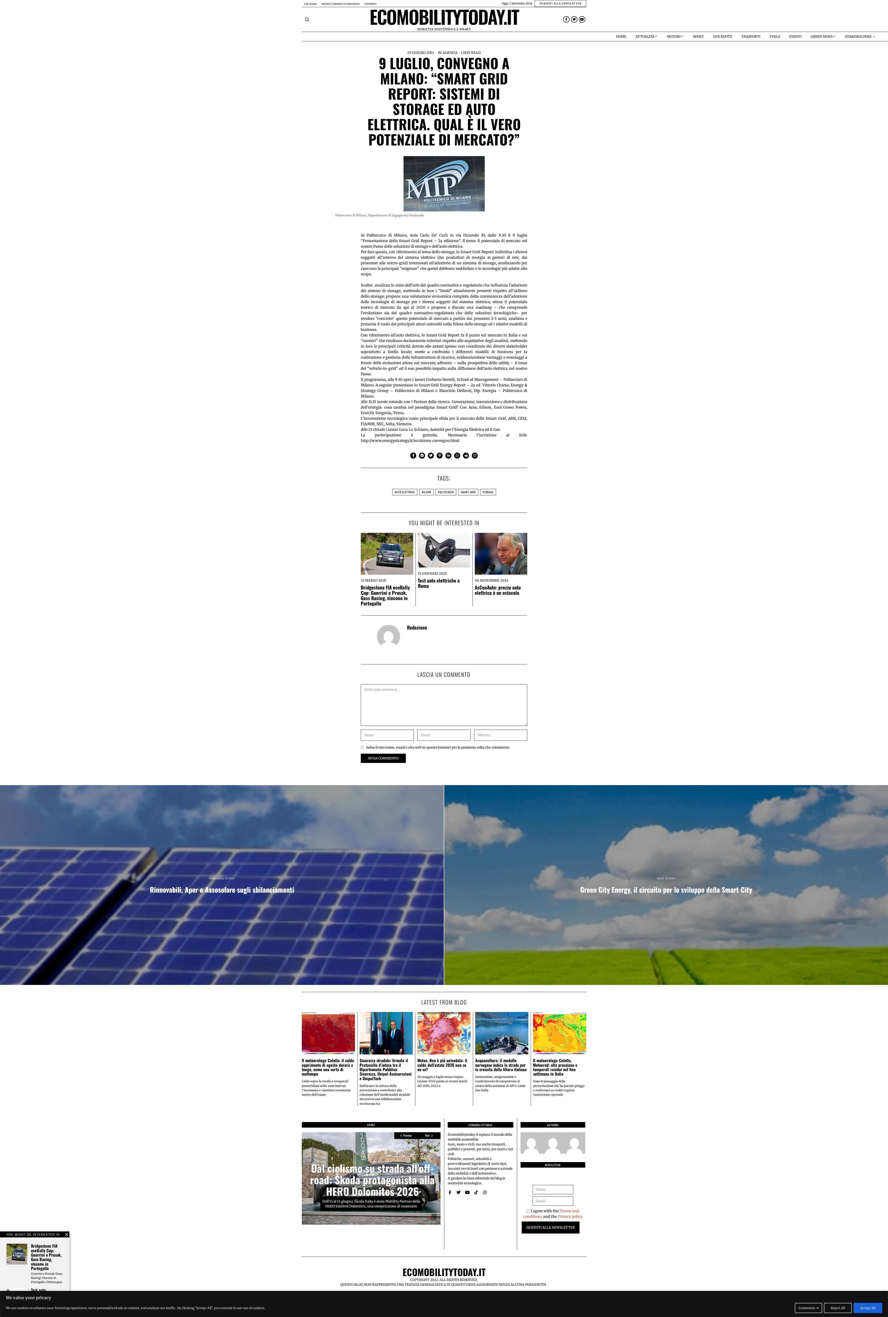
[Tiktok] (476, 1192)
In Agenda (448, 53)
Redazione (417, 627)
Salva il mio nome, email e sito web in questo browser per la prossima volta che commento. (438, 747)
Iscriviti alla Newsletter (550, 1227)
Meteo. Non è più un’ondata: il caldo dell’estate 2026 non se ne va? (442, 1064)
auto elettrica (405, 492)
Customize (807, 1308)
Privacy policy (570, 1216)
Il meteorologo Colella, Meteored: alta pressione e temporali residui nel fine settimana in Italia (555, 1067)
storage (488, 492)
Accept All (868, 1308)
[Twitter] (574, 19)
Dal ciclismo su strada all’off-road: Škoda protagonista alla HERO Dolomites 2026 (372, 1179)
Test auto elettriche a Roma (439, 583)
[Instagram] (485, 1192)
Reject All (838, 1308)
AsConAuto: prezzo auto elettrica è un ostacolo (498, 590)
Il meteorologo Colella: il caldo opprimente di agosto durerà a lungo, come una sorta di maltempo (328, 1067)
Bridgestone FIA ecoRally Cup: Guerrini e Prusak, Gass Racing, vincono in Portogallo (385, 595)
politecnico (446, 492)
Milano (426, 492)
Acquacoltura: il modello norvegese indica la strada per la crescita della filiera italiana (501, 1064)
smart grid (468, 492)
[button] (307, 19)
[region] (444, 1304)
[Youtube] (582, 19)
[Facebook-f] (566, 19)
